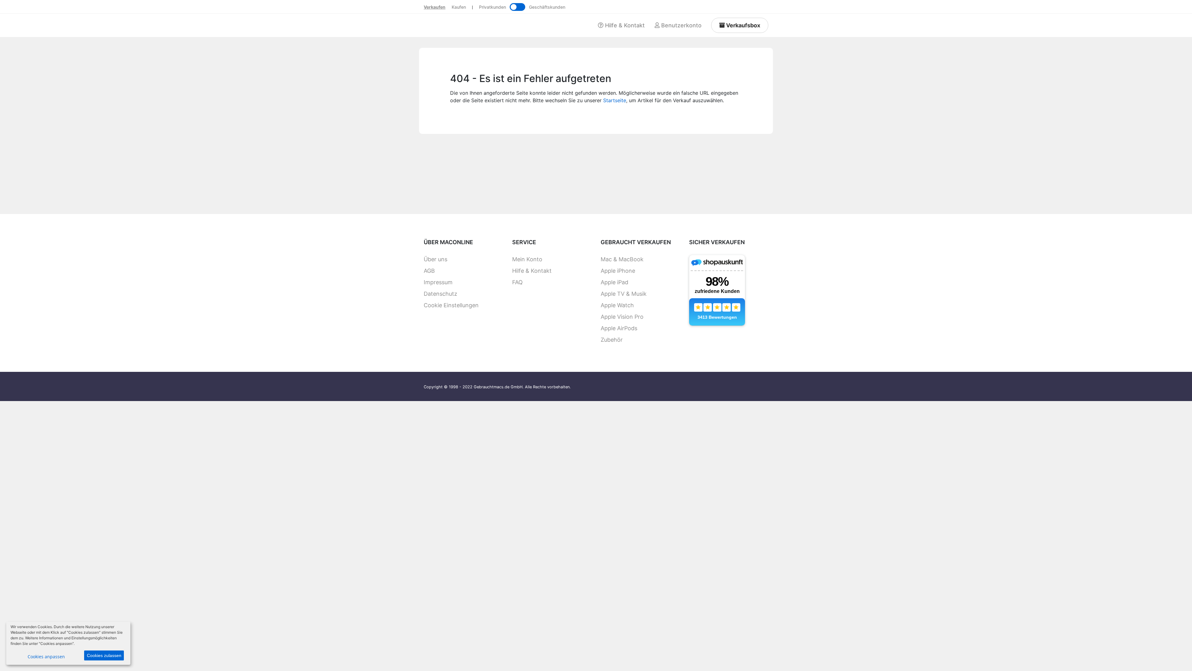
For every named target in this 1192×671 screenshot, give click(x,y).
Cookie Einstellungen (451, 305)
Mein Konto (527, 259)
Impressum (438, 282)
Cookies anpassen (46, 657)
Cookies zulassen (104, 655)
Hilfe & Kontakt (532, 270)
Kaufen (459, 7)
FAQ (517, 282)
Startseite (614, 100)
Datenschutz (440, 293)
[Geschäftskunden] (517, 7)
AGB (429, 270)
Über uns (435, 259)
